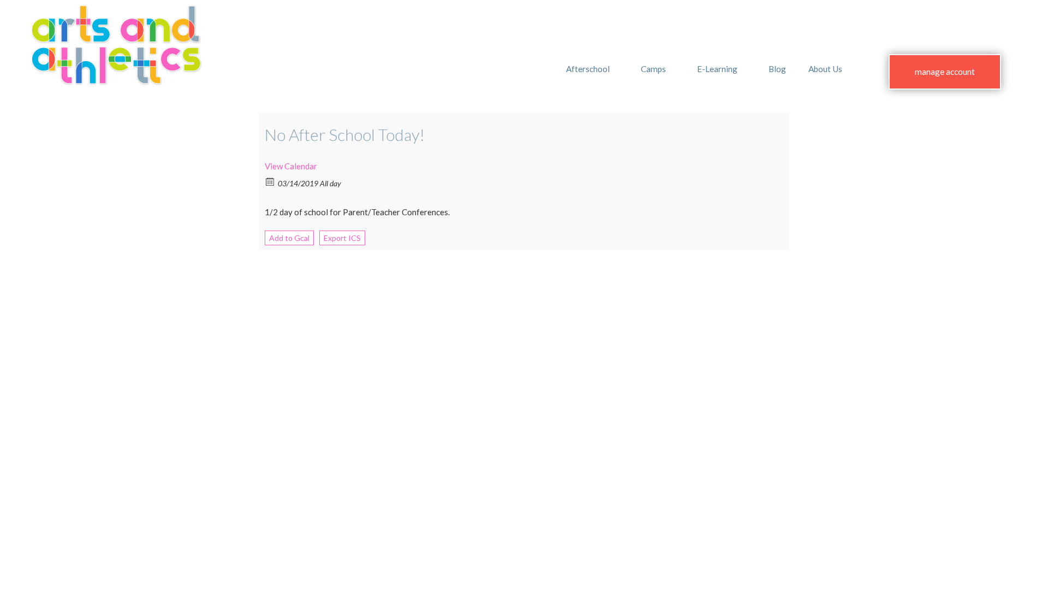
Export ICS (342, 238)
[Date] (270, 181)
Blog (777, 69)
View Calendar (291, 166)
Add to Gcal (289, 238)
